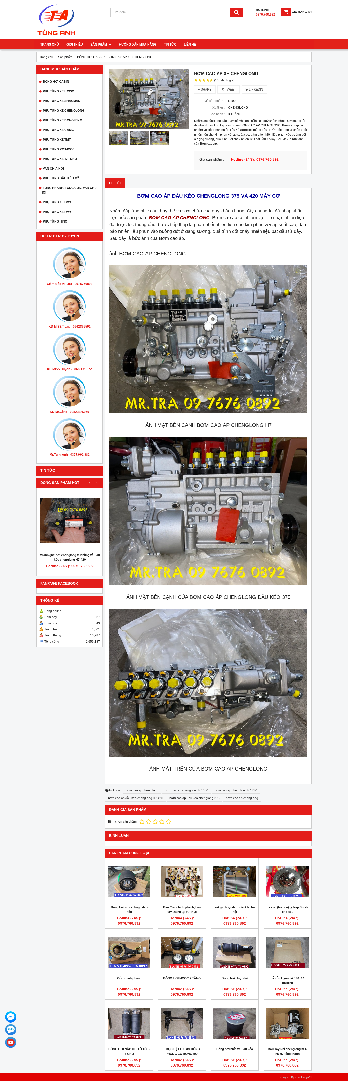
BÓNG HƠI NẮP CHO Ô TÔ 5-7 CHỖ (129, 1051)
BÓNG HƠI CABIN (56, 81)
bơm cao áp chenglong (242, 798)
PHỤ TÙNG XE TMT (57, 139)
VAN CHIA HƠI (53, 168)
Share (205, 89)
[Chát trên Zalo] (10, 1029)
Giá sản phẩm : (211, 159)
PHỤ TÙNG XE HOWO (58, 91)
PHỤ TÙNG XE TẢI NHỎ (60, 159)
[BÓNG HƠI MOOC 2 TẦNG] (182, 952)
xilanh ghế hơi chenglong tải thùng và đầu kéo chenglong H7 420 (70, 557)
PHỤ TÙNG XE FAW (57, 202)
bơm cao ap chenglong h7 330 (236, 790)
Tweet (230, 89)
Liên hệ (190, 44)
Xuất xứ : (218, 107)
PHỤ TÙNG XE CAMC (58, 130)
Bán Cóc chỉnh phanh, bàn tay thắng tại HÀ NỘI (182, 910)
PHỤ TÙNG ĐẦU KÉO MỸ (61, 178)
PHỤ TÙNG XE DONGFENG (62, 120)
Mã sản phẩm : (214, 101)
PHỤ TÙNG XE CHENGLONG (63, 110)
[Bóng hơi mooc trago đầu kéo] (129, 881)
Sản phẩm (99, 44)
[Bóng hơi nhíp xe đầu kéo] (234, 1023)
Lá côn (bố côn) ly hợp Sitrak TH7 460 (287, 910)
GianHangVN (303, 1077)
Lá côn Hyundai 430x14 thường (287, 980)
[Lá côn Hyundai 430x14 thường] (287, 952)
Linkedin (255, 89)
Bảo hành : (217, 114)
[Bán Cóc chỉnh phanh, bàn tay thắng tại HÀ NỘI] (182, 881)
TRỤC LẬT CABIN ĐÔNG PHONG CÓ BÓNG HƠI (182, 1051)
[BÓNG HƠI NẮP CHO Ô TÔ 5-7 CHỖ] (129, 1023)
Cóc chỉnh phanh (129, 978)
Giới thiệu (74, 44)
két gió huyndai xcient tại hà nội (235, 910)
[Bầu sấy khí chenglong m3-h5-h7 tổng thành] (287, 1023)
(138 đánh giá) (224, 80)
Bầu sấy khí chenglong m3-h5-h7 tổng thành (287, 1051)
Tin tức (170, 44)
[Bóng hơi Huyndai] (234, 952)
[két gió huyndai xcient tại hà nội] (234, 881)
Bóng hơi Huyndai (235, 978)
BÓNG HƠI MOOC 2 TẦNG (182, 978)
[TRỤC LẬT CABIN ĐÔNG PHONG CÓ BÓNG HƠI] (182, 1023)
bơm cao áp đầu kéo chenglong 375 (194, 798)
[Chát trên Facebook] (10, 1017)
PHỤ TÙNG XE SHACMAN (62, 101)
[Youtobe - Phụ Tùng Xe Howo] (10, 1042)
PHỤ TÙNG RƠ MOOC (59, 149)
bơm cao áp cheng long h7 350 (186, 790)
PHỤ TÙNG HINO (55, 221)
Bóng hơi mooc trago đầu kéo (129, 910)
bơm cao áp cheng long (142, 790)
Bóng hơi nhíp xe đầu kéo (234, 1049)
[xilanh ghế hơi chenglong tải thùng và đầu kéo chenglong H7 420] (70, 520)
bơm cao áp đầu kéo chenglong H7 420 (135, 798)
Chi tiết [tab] (115, 183)
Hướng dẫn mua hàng (137, 44)
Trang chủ (49, 44)
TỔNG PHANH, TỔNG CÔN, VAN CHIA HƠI (69, 190)
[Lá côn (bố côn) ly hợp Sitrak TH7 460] (287, 881)
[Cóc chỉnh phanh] (129, 952)
